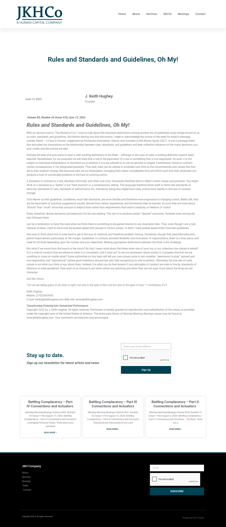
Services (151, 14)
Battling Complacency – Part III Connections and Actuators (113, 404)
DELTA (167, 14)
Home (122, 14)
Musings (183, 14)
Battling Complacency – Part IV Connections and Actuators (50, 404)
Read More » (50, 432)
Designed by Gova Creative (193, 518)
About (136, 14)
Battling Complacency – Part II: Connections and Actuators (176, 404)
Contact (200, 14)
